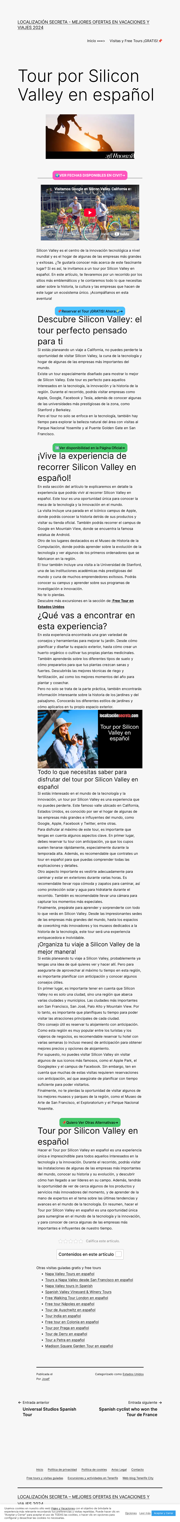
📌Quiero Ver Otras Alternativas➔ (90, 1122)
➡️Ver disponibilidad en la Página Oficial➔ (90, 448)
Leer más (145, 1513)
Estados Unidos (133, 1374)
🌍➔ (90, 175)
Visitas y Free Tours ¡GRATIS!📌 (136, 41)
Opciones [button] (131, 1513)
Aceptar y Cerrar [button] (163, 1513)
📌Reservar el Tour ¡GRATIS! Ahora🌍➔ (90, 311)
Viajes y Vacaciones (63, 1508)
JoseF (46, 1379)
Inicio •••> (96, 41)
